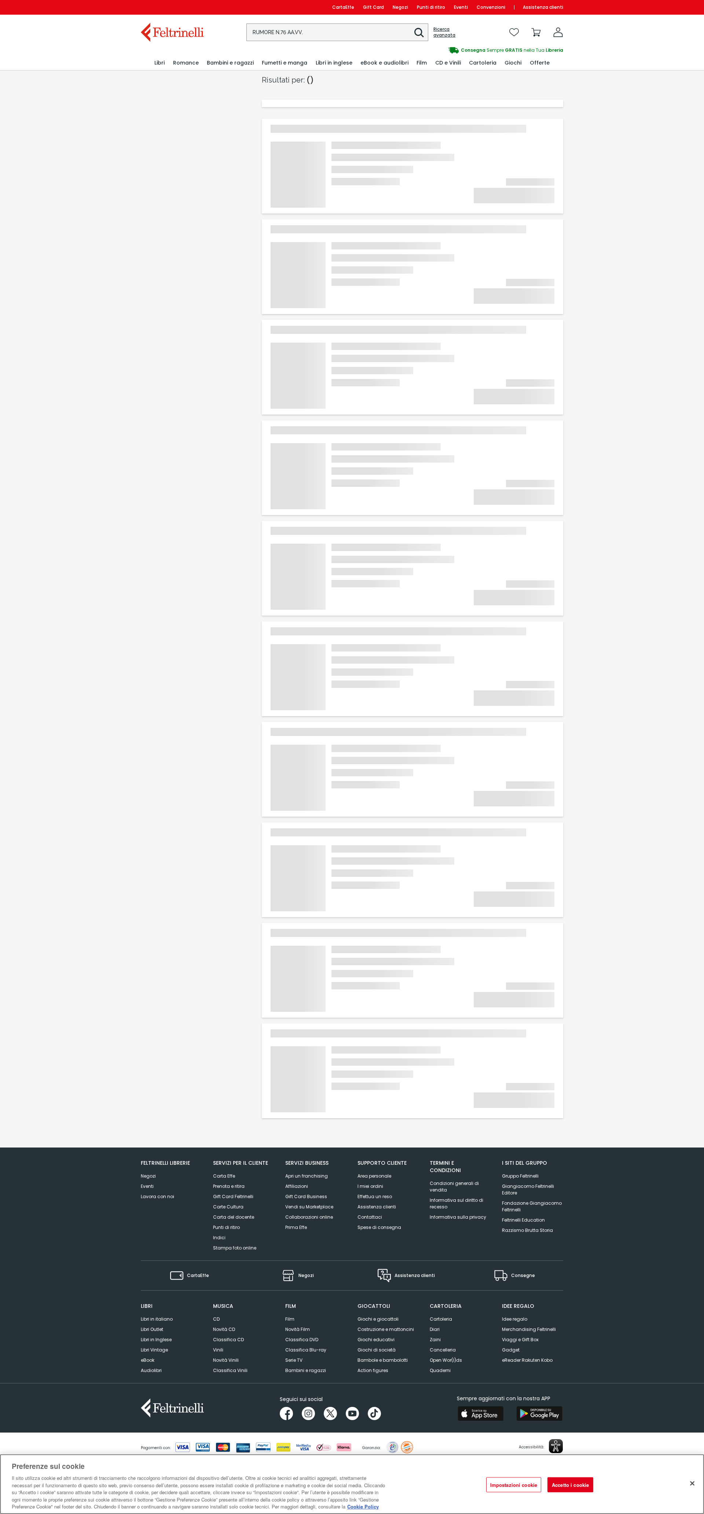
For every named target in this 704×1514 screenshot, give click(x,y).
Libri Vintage (154, 1350)
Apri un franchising (306, 1176)
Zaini (435, 1339)
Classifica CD (228, 1339)
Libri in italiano (157, 1319)
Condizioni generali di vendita (454, 1186)
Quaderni (440, 1370)
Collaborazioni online (309, 1217)
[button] (419, 32)
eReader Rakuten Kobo (527, 1360)
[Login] (558, 32)
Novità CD (224, 1329)
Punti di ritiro (431, 7)
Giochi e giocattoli (378, 1319)
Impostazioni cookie (513, 1484)
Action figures (373, 1370)
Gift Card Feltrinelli (233, 1196)
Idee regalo (514, 1319)
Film (289, 1319)
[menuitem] (159, 63)
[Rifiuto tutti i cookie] (692, 1483)
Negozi (400, 7)
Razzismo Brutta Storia (527, 1230)
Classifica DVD (301, 1339)
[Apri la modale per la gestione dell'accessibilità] (556, 1446)
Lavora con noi (157, 1196)
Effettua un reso (375, 1196)
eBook (147, 1360)
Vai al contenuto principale (171, 7)
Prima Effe (296, 1227)
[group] (457, 50)
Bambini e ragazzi (305, 1370)
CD (216, 1319)
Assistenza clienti (543, 7)
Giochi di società (377, 1350)
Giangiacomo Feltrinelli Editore (528, 1189)
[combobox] (337, 32)
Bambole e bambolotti (383, 1360)
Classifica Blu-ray (305, 1350)
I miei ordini (370, 1186)
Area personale (374, 1176)
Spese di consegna (379, 1227)
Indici (219, 1237)
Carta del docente (233, 1217)
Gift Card (373, 7)
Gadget (511, 1350)
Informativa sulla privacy (458, 1217)
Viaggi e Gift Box (520, 1339)
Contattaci (370, 1217)
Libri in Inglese (156, 1339)
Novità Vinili (226, 1360)
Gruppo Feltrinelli (520, 1176)
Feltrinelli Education (523, 1220)
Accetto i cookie (570, 1484)
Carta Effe (224, 1176)
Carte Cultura (228, 1207)
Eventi (461, 7)
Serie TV (293, 1360)
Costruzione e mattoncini (386, 1329)
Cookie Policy (363, 1506)
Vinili (218, 1350)
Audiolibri (151, 1370)
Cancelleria (443, 1350)
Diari (435, 1329)
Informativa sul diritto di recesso (456, 1203)
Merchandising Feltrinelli (529, 1329)
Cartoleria (441, 1319)
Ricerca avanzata (444, 32)
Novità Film (297, 1329)
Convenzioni (491, 7)
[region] (352, 1484)
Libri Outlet (152, 1329)
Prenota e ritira (229, 1186)
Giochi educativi (376, 1339)
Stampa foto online (234, 1248)
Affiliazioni (296, 1186)
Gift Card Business (306, 1196)
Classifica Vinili (230, 1370)
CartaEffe (343, 7)
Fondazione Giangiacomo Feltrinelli (532, 1206)
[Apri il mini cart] (536, 32)
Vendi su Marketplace (309, 1207)
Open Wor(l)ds (446, 1360)
